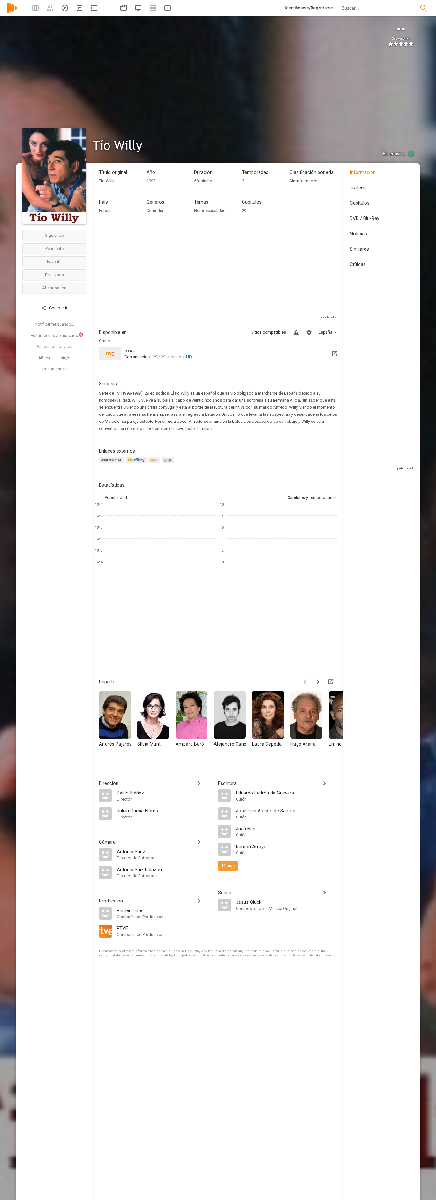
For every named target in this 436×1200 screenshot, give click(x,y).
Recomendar (54, 369)
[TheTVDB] (169, 463)
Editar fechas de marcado (57, 335)
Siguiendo (54, 235)
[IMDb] (155, 463)
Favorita (54, 261)
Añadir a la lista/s (54, 357)
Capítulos (360, 203)
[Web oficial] (112, 463)
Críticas (358, 264)
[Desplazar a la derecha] (318, 681)
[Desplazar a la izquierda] (305, 681)
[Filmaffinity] (137, 463)
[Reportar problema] (296, 332)
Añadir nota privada (54, 346)
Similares (359, 249)
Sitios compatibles (268, 332)
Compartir (57, 308)
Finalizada (54, 274)
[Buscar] (423, 8)
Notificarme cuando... (54, 324)
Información (363, 172)
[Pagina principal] (11, 12)
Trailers (357, 187)
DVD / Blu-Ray (364, 218)
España (106, 210)
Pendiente (54, 248)
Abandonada (54, 287)
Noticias (358, 233)
